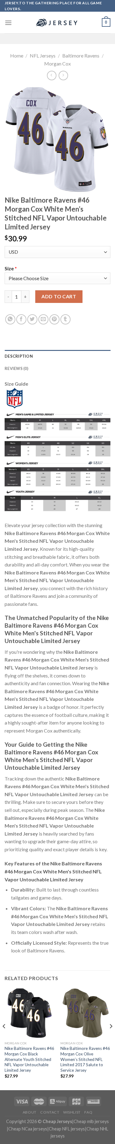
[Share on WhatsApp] (10, 319)
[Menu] (8, 22)
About (29, 1112)
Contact (49, 1112)
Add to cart (58, 296)
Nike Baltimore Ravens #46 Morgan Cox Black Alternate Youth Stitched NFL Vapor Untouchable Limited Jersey (29, 1059)
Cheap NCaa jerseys (27, 1128)
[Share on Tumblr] (65, 319)
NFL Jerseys (43, 55)
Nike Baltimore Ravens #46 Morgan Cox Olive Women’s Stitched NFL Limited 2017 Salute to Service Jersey (85, 1059)
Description (19, 356)
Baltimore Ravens (80, 55)
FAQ (88, 1112)
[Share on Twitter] (32, 319)
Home (16, 55)
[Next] (111, 1038)
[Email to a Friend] (43, 319)
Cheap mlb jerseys (91, 1121)
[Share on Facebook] (21, 319)
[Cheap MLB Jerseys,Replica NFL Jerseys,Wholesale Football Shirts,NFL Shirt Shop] (58, 23)
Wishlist (72, 1112)
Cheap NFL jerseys (67, 1128)
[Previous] (4, 1038)
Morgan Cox (57, 63)
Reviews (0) (16, 368)
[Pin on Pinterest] (54, 319)
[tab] (57, 356)
